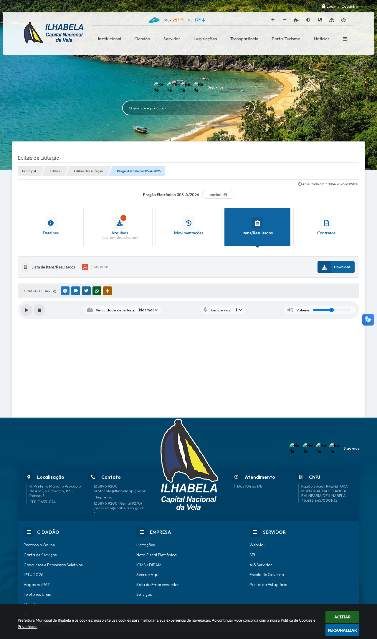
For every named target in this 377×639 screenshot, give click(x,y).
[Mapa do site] (331, 20)
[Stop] (39, 310)
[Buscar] (247, 108)
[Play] (26, 310)
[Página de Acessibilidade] (343, 20)
